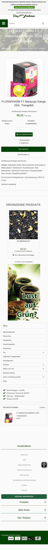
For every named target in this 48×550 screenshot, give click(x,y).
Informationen (23, 149)
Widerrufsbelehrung (24, 465)
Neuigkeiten (7, 340)
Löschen (42, 407)
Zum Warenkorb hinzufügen (25, 134)
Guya (5, 381)
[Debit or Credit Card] (31, 538)
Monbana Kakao (9, 373)
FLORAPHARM (31, 124)
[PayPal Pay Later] (38, 538)
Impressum (24, 455)
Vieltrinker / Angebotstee (11, 356)
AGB (24, 460)
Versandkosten (28, 261)
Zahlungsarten (24, 475)
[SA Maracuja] (23, 224)
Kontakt (24, 485)
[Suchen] (43, 23)
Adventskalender (9, 332)
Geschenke (7, 336)
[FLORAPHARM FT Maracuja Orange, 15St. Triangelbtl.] (9, 417)
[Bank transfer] (11, 538)
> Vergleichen (24, 143)
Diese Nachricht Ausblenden (24, 7)
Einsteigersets (8, 360)
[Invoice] (17, 538)
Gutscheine (7, 348)
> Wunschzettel (24, 140)
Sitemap (24, 490)
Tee (14, 48)
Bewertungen (23, 154)
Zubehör (6, 365)
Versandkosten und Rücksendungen (24, 480)
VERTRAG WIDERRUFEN (24, 496)
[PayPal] (24, 538)
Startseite (6, 48)
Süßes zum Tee (8, 369)
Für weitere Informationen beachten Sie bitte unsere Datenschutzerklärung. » (24, 11)
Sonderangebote (9, 344)
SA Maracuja (23, 241)
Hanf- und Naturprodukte (12, 377)
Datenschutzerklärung (24, 470)
